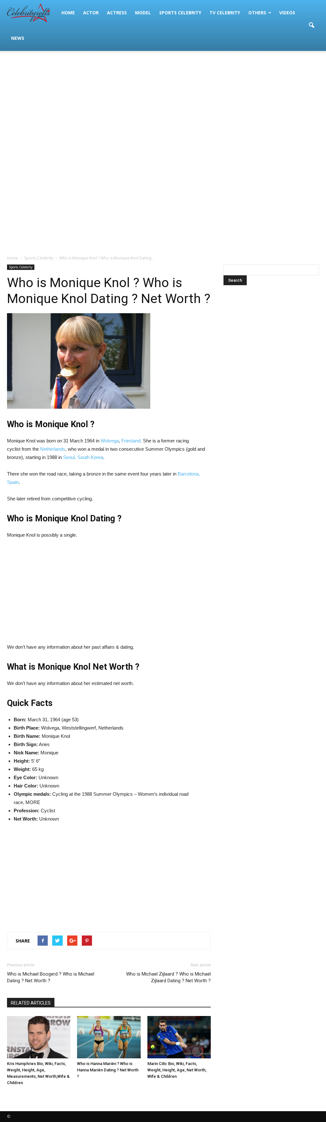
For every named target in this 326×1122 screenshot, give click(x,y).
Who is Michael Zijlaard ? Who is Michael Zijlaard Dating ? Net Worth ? (168, 977)
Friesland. (132, 440)
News (17, 38)
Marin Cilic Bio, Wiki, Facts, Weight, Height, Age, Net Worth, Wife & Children (176, 1070)
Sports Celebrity (180, 13)
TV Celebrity (224, 13)
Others (257, 13)
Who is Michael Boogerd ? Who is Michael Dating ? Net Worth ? (50, 977)
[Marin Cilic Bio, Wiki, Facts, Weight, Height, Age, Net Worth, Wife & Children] (179, 1037)
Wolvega (110, 440)
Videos (287, 13)
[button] (311, 25)
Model (143, 13)
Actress (117, 13)
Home (68, 13)
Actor (91, 13)
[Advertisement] (163, 101)
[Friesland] (151, 440)
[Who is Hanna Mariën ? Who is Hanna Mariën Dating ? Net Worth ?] (108, 1037)
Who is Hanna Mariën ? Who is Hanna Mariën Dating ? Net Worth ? (107, 1070)
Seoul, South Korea (83, 457)
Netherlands (52, 449)
